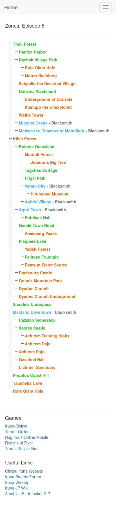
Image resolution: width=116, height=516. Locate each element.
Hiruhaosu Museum (49, 194)
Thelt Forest (24, 44)
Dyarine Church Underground (47, 296)
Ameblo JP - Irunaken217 (27, 493)
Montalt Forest (39, 154)
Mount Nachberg (41, 75)
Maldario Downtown (32, 312)
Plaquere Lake (32, 241)
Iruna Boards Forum (23, 476)
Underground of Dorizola (48, 99)
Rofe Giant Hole (40, 67)
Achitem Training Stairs (47, 336)
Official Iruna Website (24, 471)
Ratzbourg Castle (35, 272)
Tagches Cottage (41, 170)
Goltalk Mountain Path (40, 280)
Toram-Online (17, 431)
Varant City (35, 186)
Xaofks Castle (32, 328)
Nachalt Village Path (38, 60)
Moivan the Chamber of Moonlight (51, 131)
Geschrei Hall (31, 359)
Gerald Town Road (36, 225)
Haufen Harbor (33, 52)
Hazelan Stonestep (37, 320)
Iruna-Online (16, 426)
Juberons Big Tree (48, 162)
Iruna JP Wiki (16, 488)
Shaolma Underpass (32, 304)
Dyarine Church (34, 288)
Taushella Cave (27, 383)
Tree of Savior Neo (22, 448)
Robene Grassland (37, 146)
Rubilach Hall (37, 217)
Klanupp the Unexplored (48, 107)
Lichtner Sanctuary (37, 367)
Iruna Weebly (17, 482)
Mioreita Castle (33, 123)
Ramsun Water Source (46, 265)
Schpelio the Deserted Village (47, 83)
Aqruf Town (30, 209)
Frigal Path (35, 178)
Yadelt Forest (37, 249)
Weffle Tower (31, 115)
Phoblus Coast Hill (31, 375)
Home (11, 7)
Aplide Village (38, 201)
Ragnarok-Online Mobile (26, 437)
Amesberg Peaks (41, 233)
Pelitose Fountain (42, 257)
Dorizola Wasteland (37, 91)
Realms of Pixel (19, 443)
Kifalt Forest (25, 138)
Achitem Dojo (38, 343)
